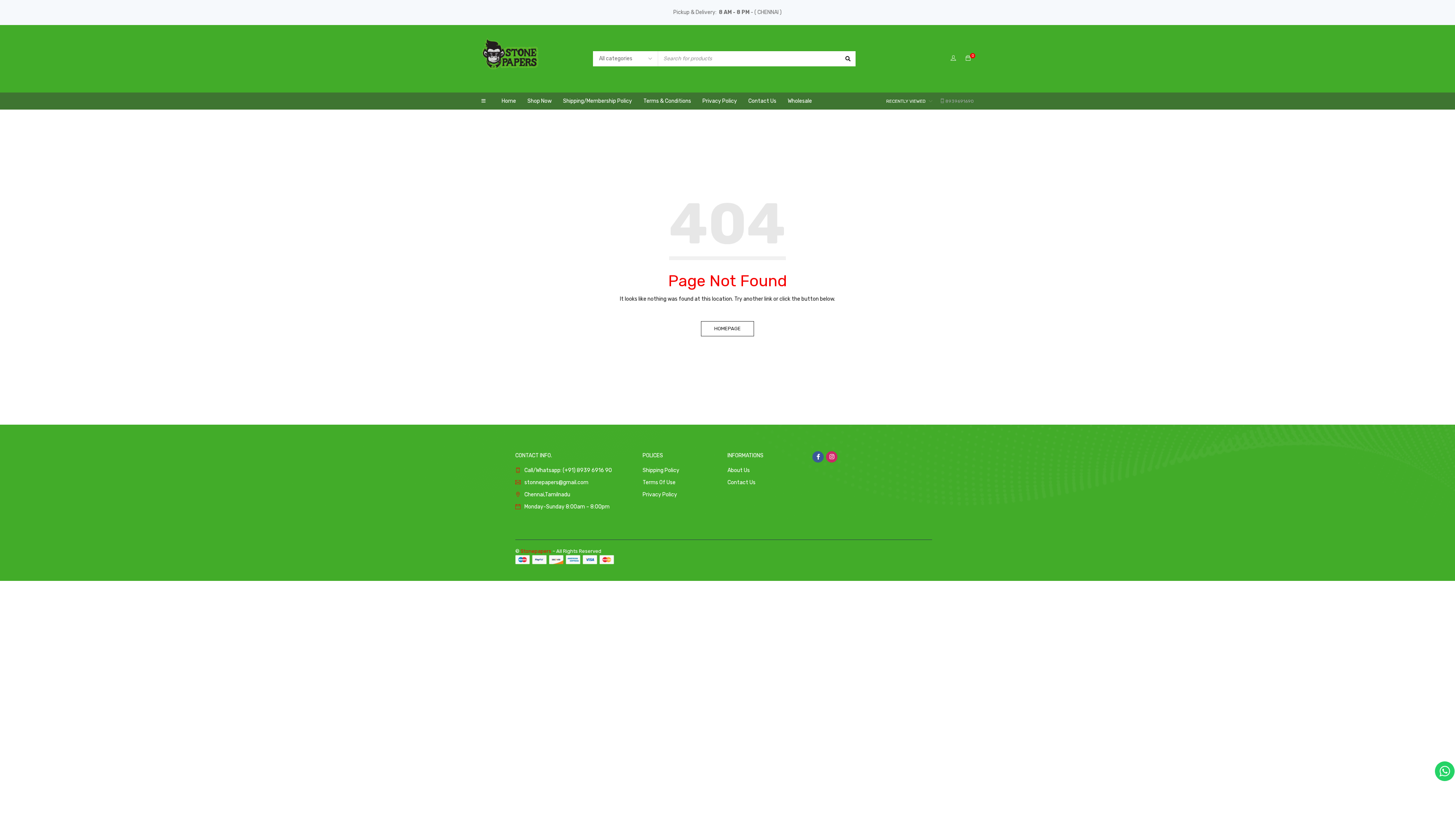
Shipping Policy (661, 470)
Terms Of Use (659, 482)
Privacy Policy (660, 494)
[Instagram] (831, 457)
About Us (739, 470)
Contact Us (742, 482)
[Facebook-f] (818, 457)
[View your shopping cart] (968, 58)
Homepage (727, 328)
